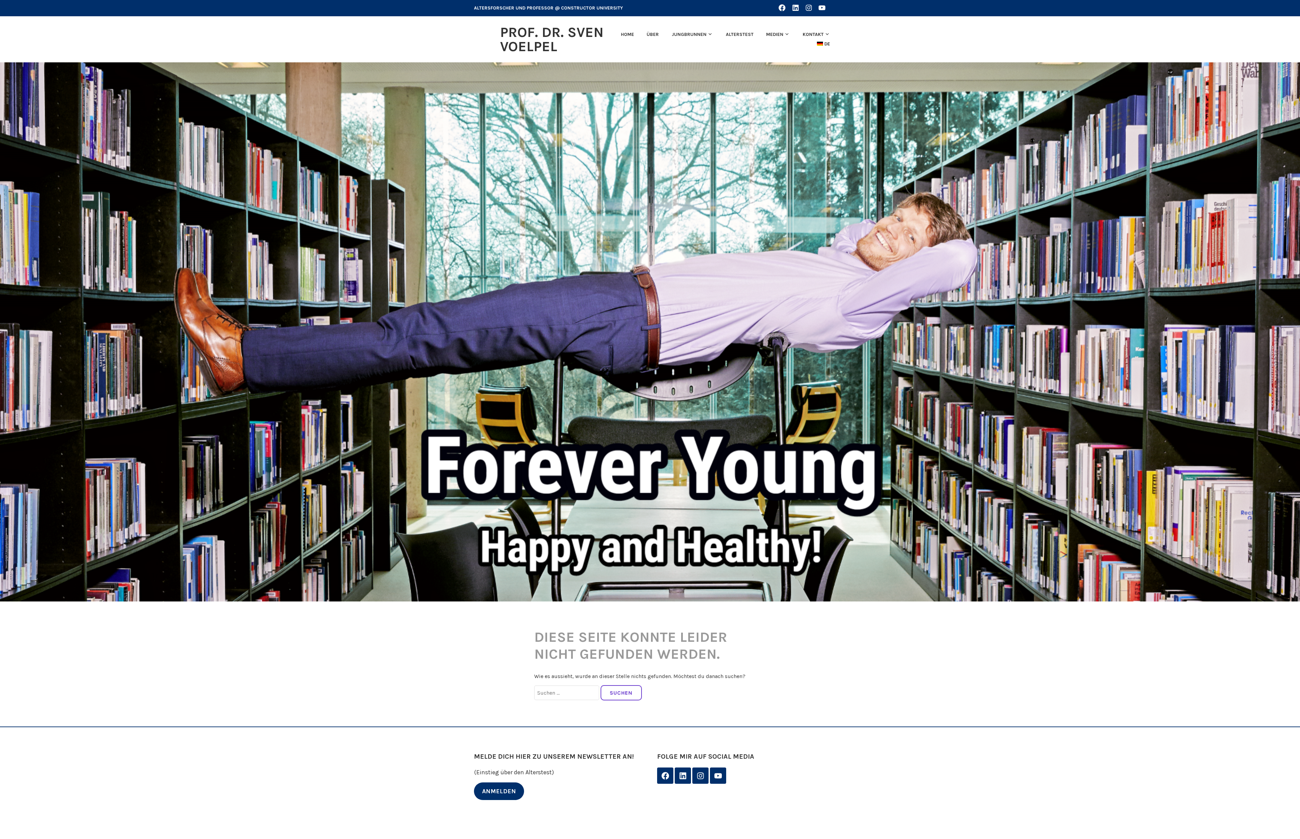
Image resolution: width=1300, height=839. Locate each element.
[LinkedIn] (683, 776)
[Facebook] (665, 776)
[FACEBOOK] (782, 8)
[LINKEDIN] (796, 8)
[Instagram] (700, 776)
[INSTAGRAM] (809, 8)
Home (627, 34)
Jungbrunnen (689, 34)
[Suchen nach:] (567, 693)
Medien (774, 34)
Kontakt (813, 34)
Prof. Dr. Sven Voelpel (552, 39)
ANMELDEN (499, 791)
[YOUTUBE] (822, 8)
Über (653, 34)
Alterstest (740, 34)
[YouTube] (718, 776)
